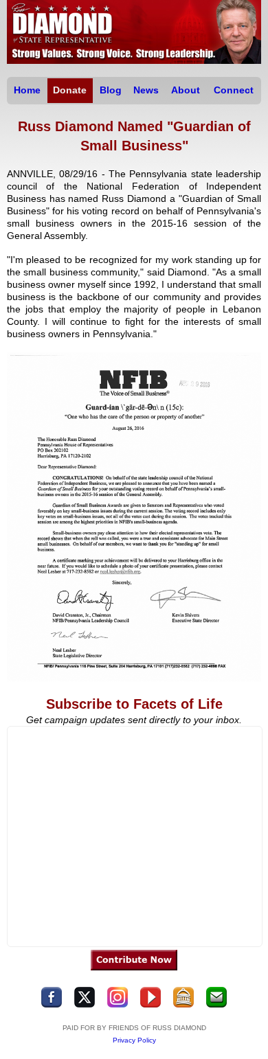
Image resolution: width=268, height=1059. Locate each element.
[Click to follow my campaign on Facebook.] (51, 1005)
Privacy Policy (134, 1040)
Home (27, 89)
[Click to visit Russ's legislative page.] (183, 1005)
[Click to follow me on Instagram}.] (117, 1005)
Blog (110, 89)
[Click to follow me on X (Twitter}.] (84, 1005)
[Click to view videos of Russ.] (150, 1005)
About (185, 89)
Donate (69, 89)
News (146, 89)
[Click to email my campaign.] (216, 1005)
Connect (233, 89)
